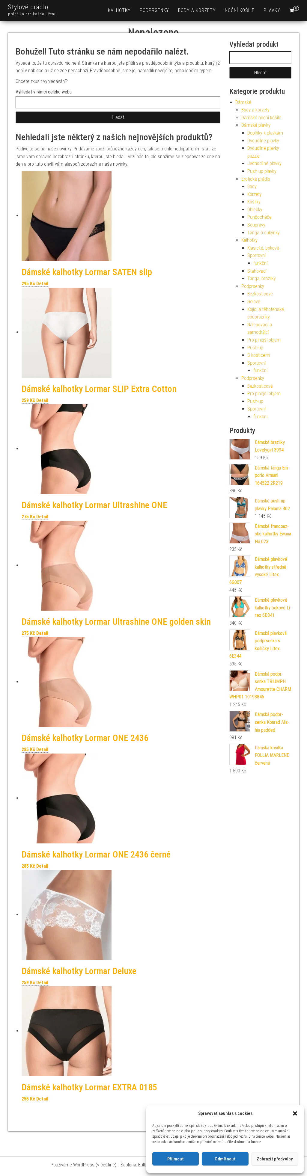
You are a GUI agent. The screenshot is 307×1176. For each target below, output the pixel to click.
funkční (260, 263)
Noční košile (240, 10)
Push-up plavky (261, 171)
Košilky (254, 202)
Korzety (254, 194)
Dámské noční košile (261, 117)
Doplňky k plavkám (265, 133)
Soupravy (256, 225)
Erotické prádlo (255, 179)
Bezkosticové (260, 294)
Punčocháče (259, 217)
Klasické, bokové (263, 248)
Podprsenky (154, 10)
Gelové (253, 301)
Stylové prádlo (28, 7)
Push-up (255, 348)
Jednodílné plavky (264, 163)
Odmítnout (225, 1159)
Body (252, 186)
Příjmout (175, 1159)
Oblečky (254, 209)
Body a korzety (197, 10)
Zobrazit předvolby (275, 1159)
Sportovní (256, 255)
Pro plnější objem (264, 340)
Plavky (272, 10)
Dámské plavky (255, 125)
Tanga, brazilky (261, 278)
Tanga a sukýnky (263, 232)
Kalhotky (119, 10)
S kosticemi (258, 355)
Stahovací (257, 271)
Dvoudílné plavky (263, 141)
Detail (42, 283)
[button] (295, 1113)
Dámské (243, 102)
